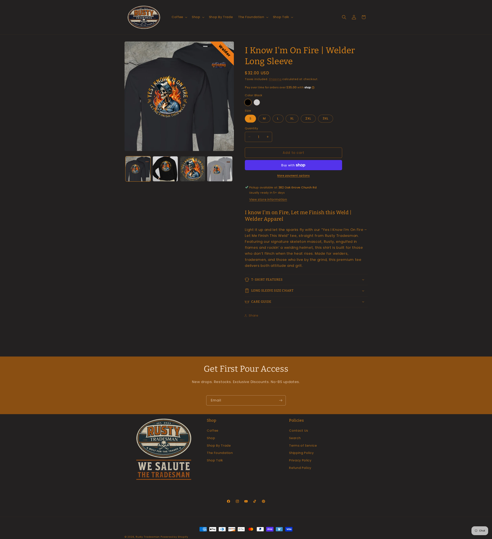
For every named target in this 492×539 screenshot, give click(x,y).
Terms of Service (303, 445)
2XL (308, 118)
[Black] (248, 102)
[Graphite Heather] (257, 102)
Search (295, 438)
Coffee (212, 430)
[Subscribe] (281, 400)
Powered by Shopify (174, 536)
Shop (211, 438)
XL (292, 118)
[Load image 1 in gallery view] (137, 168)
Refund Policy (300, 467)
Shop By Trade (219, 445)
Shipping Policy (301, 453)
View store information (268, 199)
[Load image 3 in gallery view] (192, 168)
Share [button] (253, 315)
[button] (179, 17)
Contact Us (298, 430)
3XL (325, 118)
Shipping (275, 79)
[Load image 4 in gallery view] (219, 168)
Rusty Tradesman (148, 536)
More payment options (293, 175)
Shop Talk (215, 460)
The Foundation (220, 453)
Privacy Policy (300, 460)
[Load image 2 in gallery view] (165, 168)
